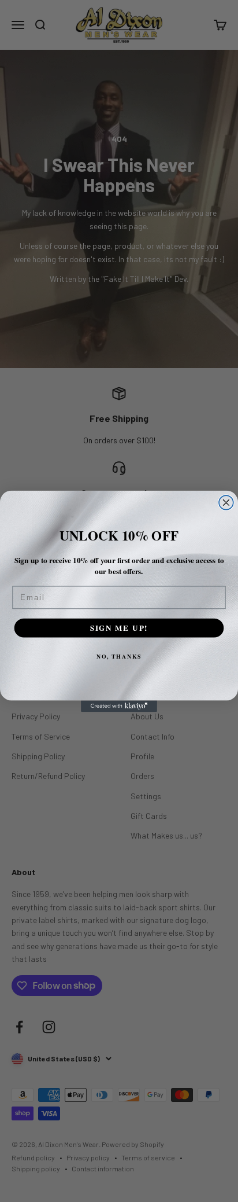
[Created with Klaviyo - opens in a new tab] (119, 706)
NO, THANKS (119, 656)
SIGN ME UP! (119, 627)
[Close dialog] (226, 502)
